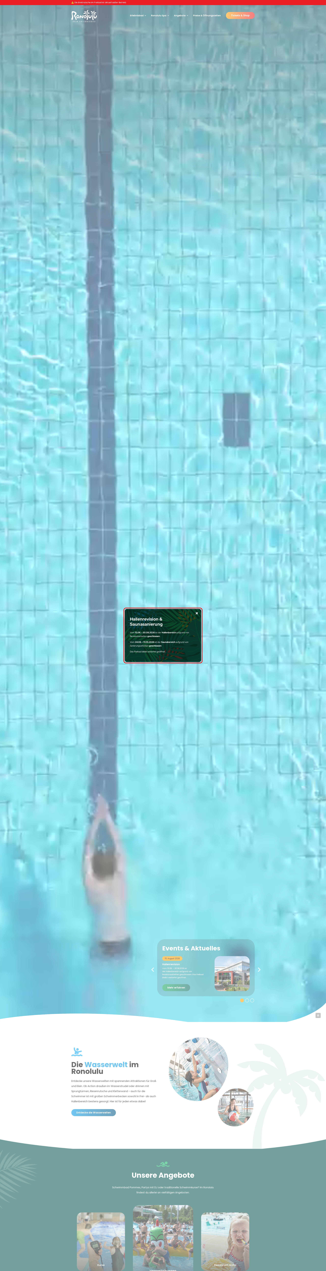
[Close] (197, 613)
